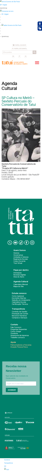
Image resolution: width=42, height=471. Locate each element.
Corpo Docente (19, 261)
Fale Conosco (16, 327)
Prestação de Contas (20, 314)
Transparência (8, 463)
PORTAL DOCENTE (20, 45)
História (16, 253)
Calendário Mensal (20, 284)
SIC (5, 466)
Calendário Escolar (19, 302)
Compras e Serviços (19, 318)
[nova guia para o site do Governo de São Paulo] (6, 11)
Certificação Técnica (20, 304)
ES (25, 56)
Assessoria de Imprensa (20, 335)
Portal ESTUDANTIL (20, 48)
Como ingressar (18, 296)
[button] (11, 25)
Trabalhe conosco (18, 337)
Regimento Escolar (20, 259)
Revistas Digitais (19, 275)
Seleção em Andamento (21, 300)
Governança (18, 255)
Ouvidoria (14, 333)
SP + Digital (3, 5)
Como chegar (16, 331)
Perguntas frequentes (19, 329)
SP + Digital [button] (5, 14)
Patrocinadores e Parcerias (21, 345)
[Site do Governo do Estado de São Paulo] (10, 1)
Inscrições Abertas (19, 298)
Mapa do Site (18, 286)
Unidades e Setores (21, 257)
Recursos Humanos (19, 316)
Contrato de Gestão (19, 312)
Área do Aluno (18, 277)
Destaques (17, 273)
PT (19, 56)
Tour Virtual (17, 263)
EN (13, 56)
